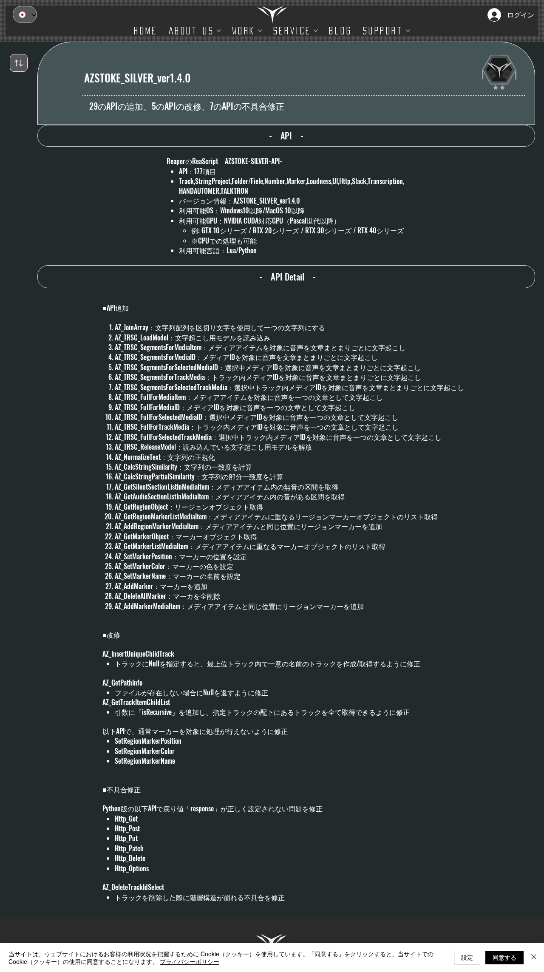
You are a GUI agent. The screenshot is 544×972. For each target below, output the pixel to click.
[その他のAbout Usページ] (219, 30)
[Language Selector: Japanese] (25, 14)
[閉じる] (534, 957)
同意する (504, 957)
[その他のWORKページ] (260, 30)
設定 (467, 957)
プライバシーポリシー (189, 961)
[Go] (19, 63)
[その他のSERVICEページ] (316, 30)
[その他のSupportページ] (408, 30)
